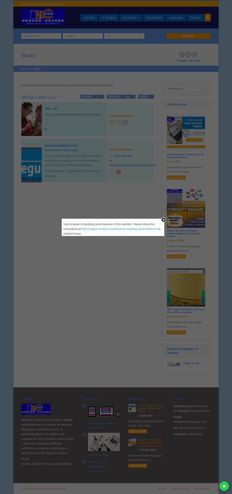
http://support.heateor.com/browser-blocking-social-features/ (119, 229)
